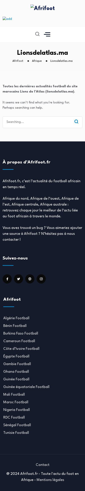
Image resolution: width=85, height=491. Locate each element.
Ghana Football (16, 372)
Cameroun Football (19, 341)
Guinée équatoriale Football (26, 387)
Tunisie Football (16, 433)
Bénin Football (15, 326)
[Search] (76, 122)
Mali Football (14, 395)
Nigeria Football (16, 410)
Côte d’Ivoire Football (21, 349)
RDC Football (14, 417)
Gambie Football (17, 364)
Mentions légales (50, 480)
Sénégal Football (17, 425)
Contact (42, 465)
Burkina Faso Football (20, 333)
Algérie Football (16, 318)
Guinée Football (16, 379)
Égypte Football (16, 356)
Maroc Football (15, 402)
